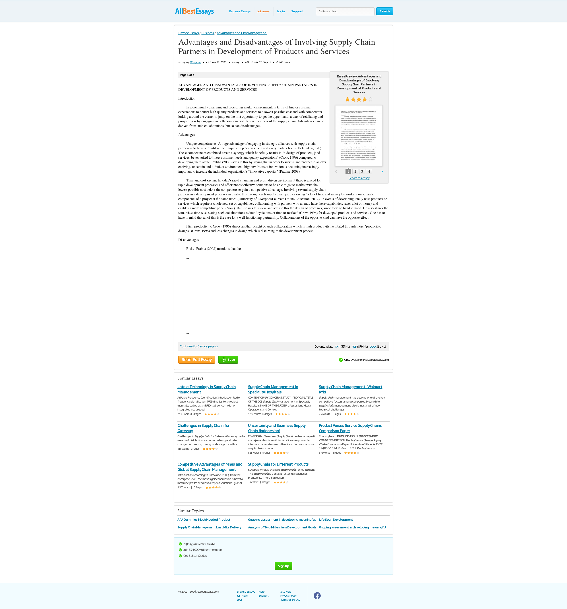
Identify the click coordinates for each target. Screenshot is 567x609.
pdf (354, 346)
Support (297, 11)
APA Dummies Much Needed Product (203, 519)
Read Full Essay (197, 359)
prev (336, 171)
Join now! (263, 11)
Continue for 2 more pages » (199, 346)
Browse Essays (239, 11)
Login (281, 11)
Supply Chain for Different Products (278, 464)
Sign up (283, 566)
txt (337, 346)
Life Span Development (336, 519)
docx (373, 346)
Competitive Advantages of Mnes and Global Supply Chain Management (209, 467)
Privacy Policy (288, 595)
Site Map (285, 592)
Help (261, 592)
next (382, 171)
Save (231, 359)
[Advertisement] (283, 295)
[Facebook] (317, 598)
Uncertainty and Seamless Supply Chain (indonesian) (276, 428)
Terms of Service (290, 599)
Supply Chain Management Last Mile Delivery (209, 527)
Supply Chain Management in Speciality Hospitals (273, 389)
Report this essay (359, 178)
